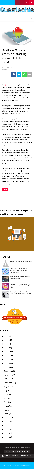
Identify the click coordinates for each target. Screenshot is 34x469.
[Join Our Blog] (31, 2)
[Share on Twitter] (19, 74)
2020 (7, 356)
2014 (7, 425)
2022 (7, 348)
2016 (7, 418)
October (7, 379)
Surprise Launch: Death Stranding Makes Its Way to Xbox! (20, 277)
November (8, 375)
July (6, 391)
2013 (7, 429)
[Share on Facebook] (13, 74)
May (6, 398)
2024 (7, 340)
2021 (7, 352)
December (8, 371)
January (7, 414)
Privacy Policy (26, 465)
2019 (7, 359)
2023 (7, 344)
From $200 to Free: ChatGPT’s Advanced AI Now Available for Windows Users (19, 270)
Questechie (18, 465)
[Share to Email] (29, 74)
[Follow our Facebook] (22, 2)
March (6, 406)
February (7, 410)
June (6, 394)
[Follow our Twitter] (27, 2)
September (8, 383)
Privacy (5, 189)
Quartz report (9, 85)
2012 (7, 433)
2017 (7, 367)
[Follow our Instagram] (17, 2)
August (7, 387)
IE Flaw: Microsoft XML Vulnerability (21, 261)
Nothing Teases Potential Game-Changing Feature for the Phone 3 (20, 292)
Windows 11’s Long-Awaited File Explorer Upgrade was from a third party (20, 285)
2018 (7, 363)
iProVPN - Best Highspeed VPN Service (17, 451)
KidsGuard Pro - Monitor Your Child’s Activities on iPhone (16, 456)
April (6, 402)
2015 (7, 422)
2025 (7, 336)
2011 (7, 437)
